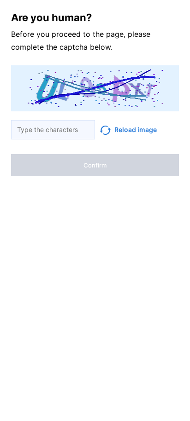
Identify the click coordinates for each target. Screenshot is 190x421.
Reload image (135, 129)
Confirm (95, 165)
